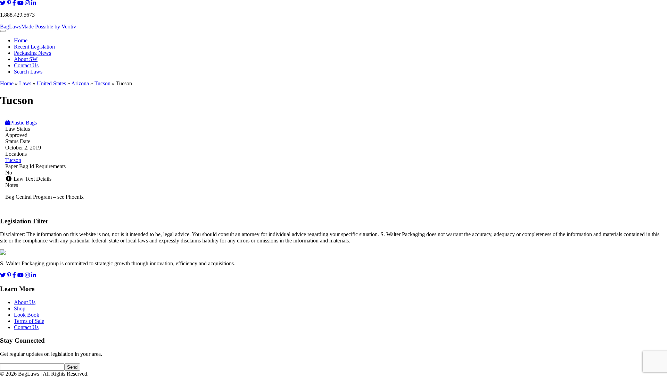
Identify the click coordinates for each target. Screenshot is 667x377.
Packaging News (32, 53)
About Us (24, 302)
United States (51, 83)
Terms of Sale (29, 321)
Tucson (102, 83)
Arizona (80, 83)
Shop (19, 308)
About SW (26, 59)
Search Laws (28, 72)
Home (20, 40)
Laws (25, 83)
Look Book (26, 315)
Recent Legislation (34, 47)
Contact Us (26, 65)
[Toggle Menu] (3, 31)
